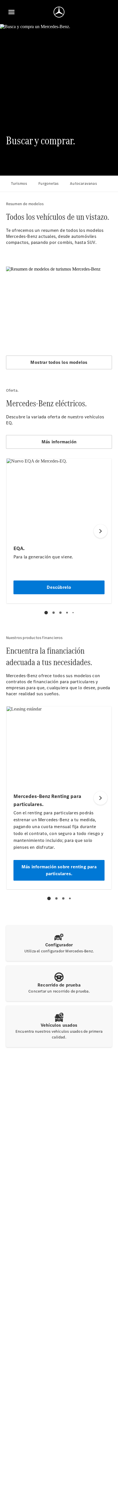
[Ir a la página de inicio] (59, 12)
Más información (59, 442)
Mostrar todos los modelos (58, 362)
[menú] (11, 12)
